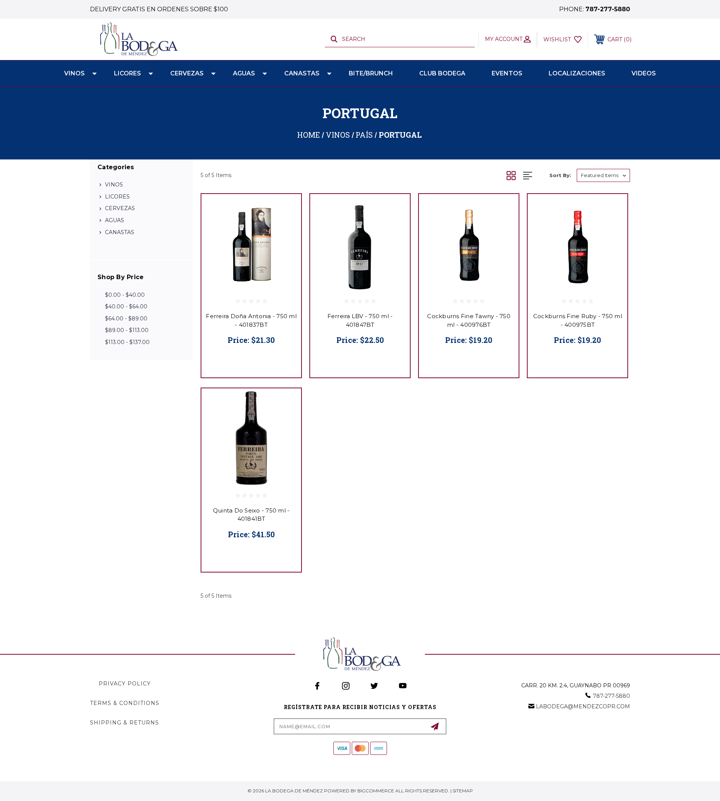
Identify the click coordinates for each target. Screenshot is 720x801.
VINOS (74, 73)
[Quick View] (286, 209)
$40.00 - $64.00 (126, 306)
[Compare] (286, 247)
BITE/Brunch (371, 73)
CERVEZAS (187, 73)
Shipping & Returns (124, 722)
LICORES (127, 73)
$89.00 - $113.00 (126, 330)
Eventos (507, 73)
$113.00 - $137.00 (127, 342)
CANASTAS (302, 73)
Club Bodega (442, 73)
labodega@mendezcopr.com (583, 706)
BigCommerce (375, 790)
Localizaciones (577, 73)
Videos (644, 73)
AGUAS (244, 73)
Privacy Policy (125, 683)
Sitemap (463, 790)
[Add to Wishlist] (286, 228)
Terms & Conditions (124, 703)
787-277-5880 (607, 9)
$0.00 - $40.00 (125, 295)
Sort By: (560, 175)
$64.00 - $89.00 (126, 318)
